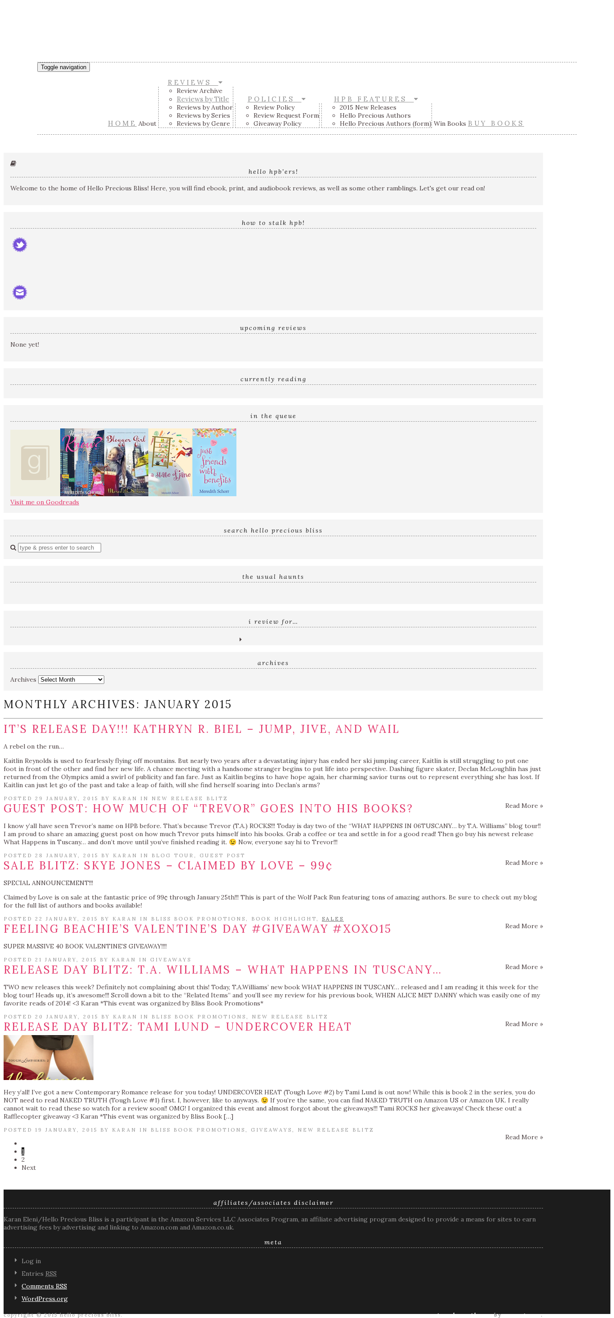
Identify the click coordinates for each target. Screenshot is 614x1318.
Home (122, 123)
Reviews (193, 82)
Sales (333, 919)
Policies (275, 99)
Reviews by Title (203, 99)
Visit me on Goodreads (44, 502)
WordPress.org (45, 1299)
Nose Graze (522, 1315)
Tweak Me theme (464, 1315)
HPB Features (374, 99)
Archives (23, 679)
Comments (44, 1286)
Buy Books (496, 123)
